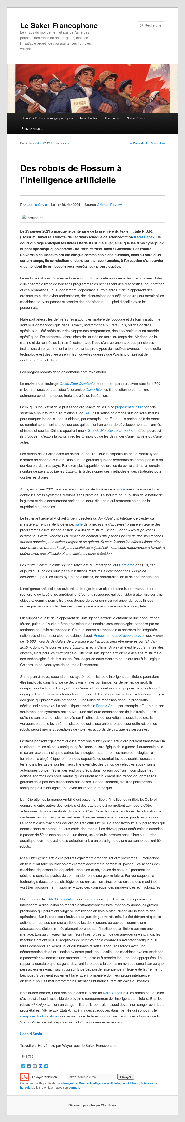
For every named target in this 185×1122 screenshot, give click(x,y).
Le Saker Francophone (59, 25)
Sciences (146, 1083)
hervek (64, 143)
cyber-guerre (68, 1083)
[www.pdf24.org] (24, 1076)
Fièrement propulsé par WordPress (92, 1105)
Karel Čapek (144, 237)
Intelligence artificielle (105, 1083)
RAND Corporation (60, 898)
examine (89, 898)
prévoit (140, 635)
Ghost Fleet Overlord (75, 383)
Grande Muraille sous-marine (110, 430)
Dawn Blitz (94, 389)
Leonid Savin (37, 204)
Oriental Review (109, 204)
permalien (75, 1087)
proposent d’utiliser (130, 406)
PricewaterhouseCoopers (114, 635)
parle (79, 524)
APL (89, 412)
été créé (128, 564)
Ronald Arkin (106, 705)
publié (120, 488)
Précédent (138, 143)
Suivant (158, 143)
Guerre (84, 1083)
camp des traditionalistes (39, 1015)
